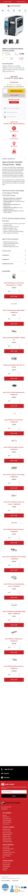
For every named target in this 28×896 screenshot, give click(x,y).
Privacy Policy (6, 824)
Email (17, 78)
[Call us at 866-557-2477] (2, 807)
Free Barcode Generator (8, 848)
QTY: (9, 291)
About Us (5, 815)
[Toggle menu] (3, 11)
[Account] (19, 11)
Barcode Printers (7, 862)
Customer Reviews (7, 820)
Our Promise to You (7, 818)
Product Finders (6, 850)
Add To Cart (14, 296)
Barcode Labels (6, 864)
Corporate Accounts (7, 854)
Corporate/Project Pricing (9, 852)
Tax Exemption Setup (7, 841)
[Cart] (25, 11)
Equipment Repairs (7, 840)
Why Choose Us (6, 817)
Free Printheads (6, 855)
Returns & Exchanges (8, 832)
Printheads (5, 868)
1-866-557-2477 (9, 78)
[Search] (8, 11)
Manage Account (7, 829)
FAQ (3, 857)
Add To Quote (14, 95)
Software (5, 870)
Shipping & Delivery (7, 834)
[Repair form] (14, 11)
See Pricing (14, 102)
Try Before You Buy (7, 838)
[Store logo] (11, 803)
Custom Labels (6, 847)
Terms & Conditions (7, 822)
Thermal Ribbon (6, 866)
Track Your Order (7, 831)
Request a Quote (6, 836)
